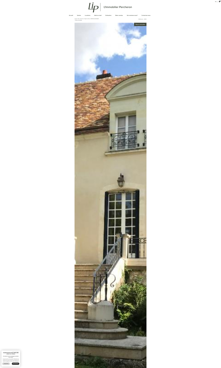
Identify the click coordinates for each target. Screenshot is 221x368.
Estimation (108, 15)
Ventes (79, 15)
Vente (79, 18)
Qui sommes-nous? (132, 15)
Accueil (71, 15)
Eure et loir (82, 18)
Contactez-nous (145, 15)
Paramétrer (6, 363)
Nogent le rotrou (87, 18)
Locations (87, 15)
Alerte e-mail (97, 15)
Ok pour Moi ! (15, 363)
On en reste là (15, 351)
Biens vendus (119, 15)
